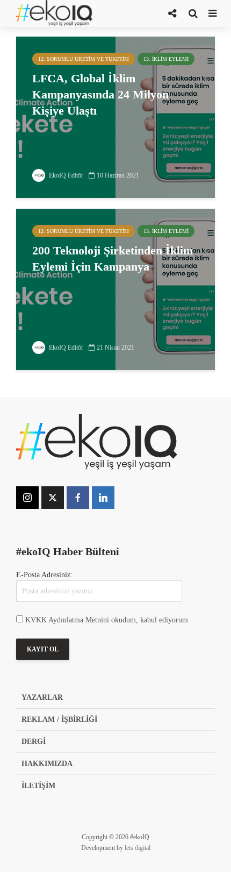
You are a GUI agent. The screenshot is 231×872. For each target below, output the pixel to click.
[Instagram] (27, 497)
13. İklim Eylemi (166, 59)
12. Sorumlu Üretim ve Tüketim (83, 59)
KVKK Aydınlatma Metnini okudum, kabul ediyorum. (107, 620)
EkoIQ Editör (65, 175)
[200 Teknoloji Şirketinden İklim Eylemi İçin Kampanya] (115, 288)
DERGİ (33, 742)
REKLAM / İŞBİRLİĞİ (59, 719)
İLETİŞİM (38, 786)
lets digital (137, 848)
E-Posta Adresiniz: (44, 575)
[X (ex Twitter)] (52, 497)
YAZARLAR (42, 697)
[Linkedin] (103, 497)
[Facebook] (78, 497)
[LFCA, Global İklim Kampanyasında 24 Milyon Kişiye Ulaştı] (115, 116)
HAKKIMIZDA (47, 764)
